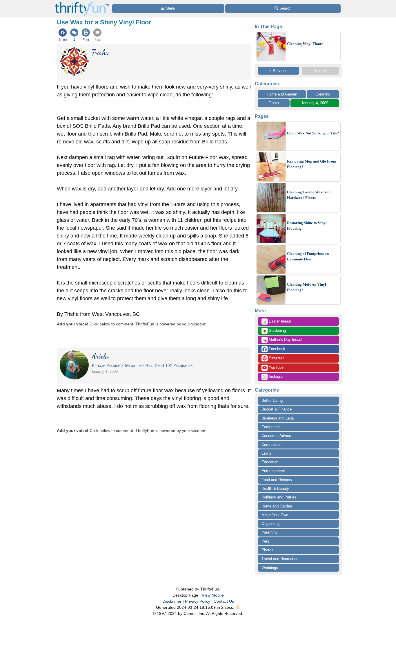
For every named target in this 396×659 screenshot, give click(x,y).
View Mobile (213, 595)
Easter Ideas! (276, 321)
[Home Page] (81, 3)
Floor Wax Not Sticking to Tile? (313, 133)
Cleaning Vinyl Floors (305, 44)
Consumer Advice (276, 435)
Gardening (274, 331)
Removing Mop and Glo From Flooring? (311, 164)
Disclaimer (171, 601)
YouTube (276, 367)
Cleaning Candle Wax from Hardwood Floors (309, 195)
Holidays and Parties (278, 497)
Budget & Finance (276, 409)
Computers (270, 427)
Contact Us (224, 601)
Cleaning (323, 94)
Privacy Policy (197, 601)
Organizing (270, 523)
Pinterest (276, 358)
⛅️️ (237, 607)
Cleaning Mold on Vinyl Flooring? (306, 287)
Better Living (272, 400)
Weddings (269, 568)
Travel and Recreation (279, 559)
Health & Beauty (275, 488)
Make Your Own (274, 515)
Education (269, 462)
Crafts (266, 453)
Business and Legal (278, 418)
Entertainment (273, 471)
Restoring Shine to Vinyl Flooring (307, 226)
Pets (265, 541)
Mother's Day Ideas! (282, 340)
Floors (273, 103)
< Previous (278, 71)
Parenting (269, 532)
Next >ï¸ (320, 71)
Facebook (276, 349)
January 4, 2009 (314, 103)
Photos (267, 550)
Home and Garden (282, 94)
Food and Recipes (276, 480)
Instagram (277, 376)
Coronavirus (271, 444)
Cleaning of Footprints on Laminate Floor (308, 256)
